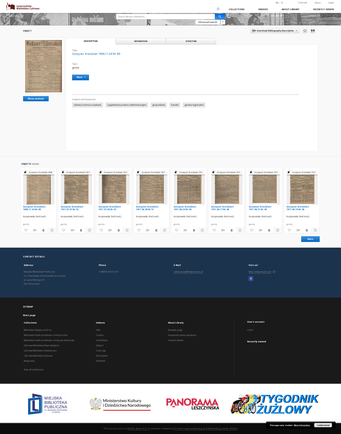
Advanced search (207, 22)
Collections (237, 9)
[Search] (220, 16)
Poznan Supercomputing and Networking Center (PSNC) (205, 428)
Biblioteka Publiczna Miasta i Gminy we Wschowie (49, 340)
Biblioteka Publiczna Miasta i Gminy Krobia (45, 335)
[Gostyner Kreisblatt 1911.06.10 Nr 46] (302, 187)
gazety (75, 67)
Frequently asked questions (182, 335)
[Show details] (51, 230)
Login (331, 2)
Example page (175, 329)
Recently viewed (323, 9)
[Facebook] (251, 278)
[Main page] (218, 9)
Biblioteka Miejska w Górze (38, 329)
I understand (323, 425)
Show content (36, 98)
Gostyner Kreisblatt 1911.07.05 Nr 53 (109, 208)
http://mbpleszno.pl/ (260, 271)
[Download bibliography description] (34, 230)
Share (318, 2)
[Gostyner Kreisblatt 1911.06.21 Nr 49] (264, 187)
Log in (250, 329)
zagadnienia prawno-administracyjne (126, 104)
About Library (290, 9)
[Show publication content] (43, 230)
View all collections (33, 369)
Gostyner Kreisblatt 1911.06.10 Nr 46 (297, 208)
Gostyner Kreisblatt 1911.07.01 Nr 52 (72, 208)
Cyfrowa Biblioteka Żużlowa (38, 355)
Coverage (101, 350)
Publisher (100, 360)
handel (174, 104)
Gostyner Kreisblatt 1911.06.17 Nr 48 (222, 208)
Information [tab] (140, 41)
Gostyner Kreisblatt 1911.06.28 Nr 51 (147, 208)
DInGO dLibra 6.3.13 (139, 428)
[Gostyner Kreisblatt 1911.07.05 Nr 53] (114, 187)
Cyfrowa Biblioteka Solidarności (40, 350)
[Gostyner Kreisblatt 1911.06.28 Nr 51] (151, 187)
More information (302, 425)
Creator (100, 335)
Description (102, 355)
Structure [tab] (191, 41)
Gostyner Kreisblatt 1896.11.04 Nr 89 (34, 208)
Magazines (29, 360)
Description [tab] (91, 41)
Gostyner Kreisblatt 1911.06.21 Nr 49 (260, 208)
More (310, 239)
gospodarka (158, 104)
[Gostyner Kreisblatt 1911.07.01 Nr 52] (76, 187)
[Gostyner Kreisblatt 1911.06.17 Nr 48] (226, 187)
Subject (99, 345)
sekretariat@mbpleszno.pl (188, 271)
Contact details (175, 340)
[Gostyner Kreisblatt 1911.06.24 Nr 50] (189, 187)
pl (282, 3)
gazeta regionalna (194, 104)
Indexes (263, 9)
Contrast (302, 2)
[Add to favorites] (304, 30)
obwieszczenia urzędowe (87, 104)
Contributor (102, 340)
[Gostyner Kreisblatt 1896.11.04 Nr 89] (43, 66)
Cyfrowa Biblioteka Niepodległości (41, 345)
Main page (29, 315)
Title (98, 329)
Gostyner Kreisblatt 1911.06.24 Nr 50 (185, 208)
